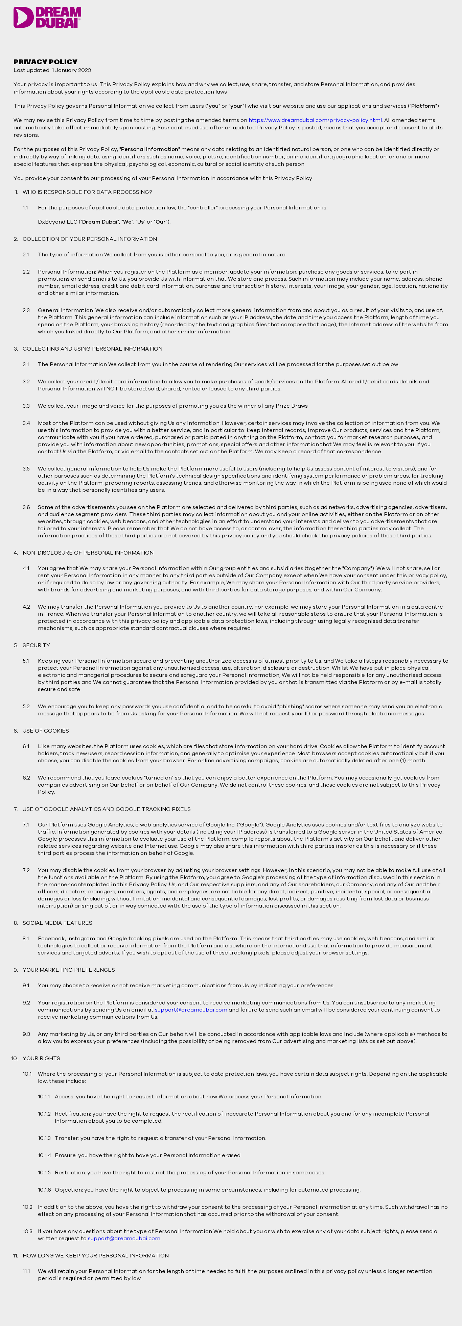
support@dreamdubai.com (191, 1010)
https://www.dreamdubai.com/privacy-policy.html (315, 120)
